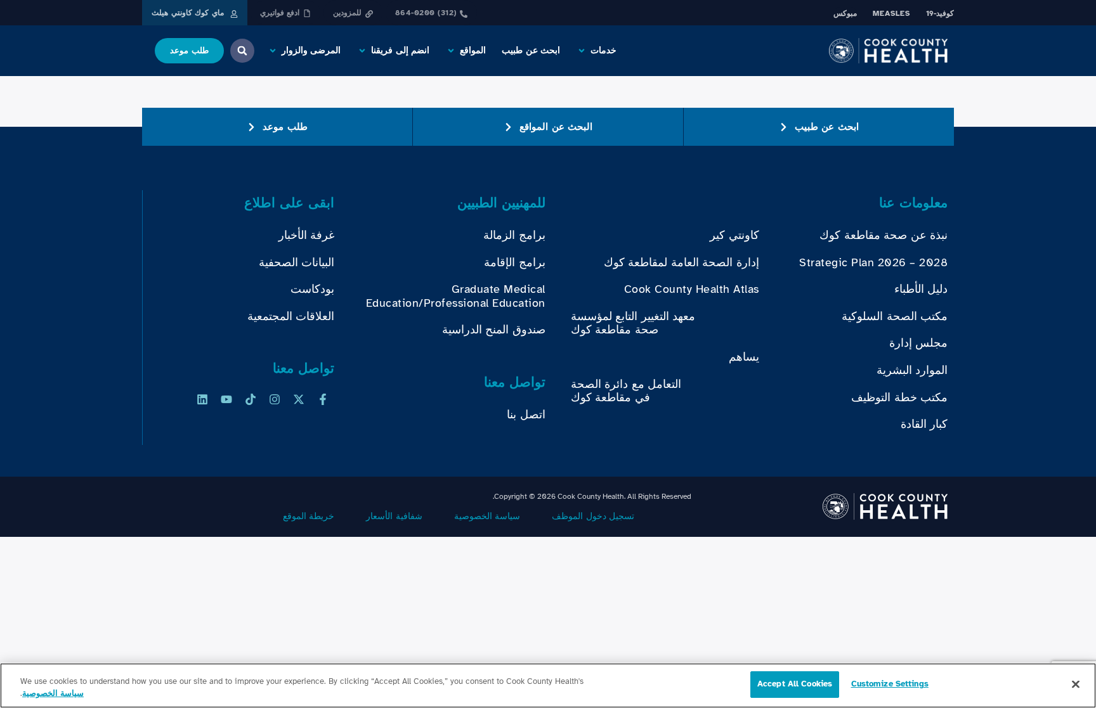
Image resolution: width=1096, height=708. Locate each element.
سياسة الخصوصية (487, 516)
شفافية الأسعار (394, 516)
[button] (596, 50)
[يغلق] (1076, 684)
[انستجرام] (274, 399)
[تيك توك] (250, 399)
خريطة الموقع (309, 516)
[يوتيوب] (226, 399)
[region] (548, 685)
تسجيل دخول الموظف (593, 516)
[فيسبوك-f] (322, 399)
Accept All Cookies (794, 684)
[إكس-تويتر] (298, 399)
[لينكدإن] (202, 399)
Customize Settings (890, 684)
